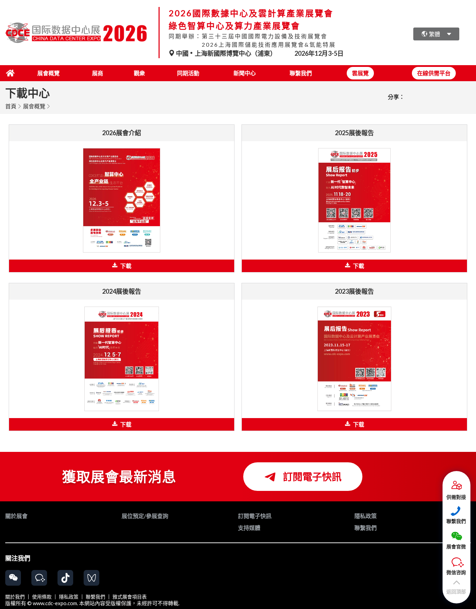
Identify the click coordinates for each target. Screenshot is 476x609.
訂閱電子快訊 (311, 477)
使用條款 (42, 596)
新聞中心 (244, 73)
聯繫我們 (301, 73)
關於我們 (15, 596)
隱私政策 (68, 596)
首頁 (10, 106)
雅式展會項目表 (130, 596)
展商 (97, 73)
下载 (125, 424)
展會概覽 (48, 73)
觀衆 (139, 73)
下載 (125, 265)
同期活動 (188, 73)
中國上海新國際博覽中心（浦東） (226, 53)
